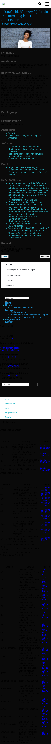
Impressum (10, 285)
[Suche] (34, 384)
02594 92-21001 (45, 524)
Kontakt (9, 264)
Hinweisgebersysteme (14, 275)
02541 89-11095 (45, 623)
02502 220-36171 (45, 454)
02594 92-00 (13, 366)
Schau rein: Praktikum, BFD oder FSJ (27, 317)
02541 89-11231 (45, 572)
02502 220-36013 (45, 469)
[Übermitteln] (6, 301)
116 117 (11, 345)
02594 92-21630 (45, 531)
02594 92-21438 (45, 511)
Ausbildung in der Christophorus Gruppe (29, 315)
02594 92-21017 (45, 539)
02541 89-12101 (45, 688)
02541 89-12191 (45, 640)
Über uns (9, 305)
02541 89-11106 (45, 724)
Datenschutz (10, 280)
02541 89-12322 (45, 665)
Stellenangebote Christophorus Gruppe (20, 270)
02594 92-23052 (45, 499)
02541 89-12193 (45, 701)
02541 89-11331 (45, 579)
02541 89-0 (13, 357)
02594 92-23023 (45, 517)
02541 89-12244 (45, 647)
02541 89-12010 (45, 731)
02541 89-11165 (45, 597)
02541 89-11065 (45, 588)
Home (8, 303)
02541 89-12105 (45, 708)
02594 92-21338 (45, 504)
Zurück (5, 257)
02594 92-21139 (45, 488)
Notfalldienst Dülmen (9, 350)
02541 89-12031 (45, 716)
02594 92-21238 (45, 494)
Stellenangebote (18, 312)
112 (11, 339)
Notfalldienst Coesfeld (10, 348)
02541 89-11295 (45, 606)
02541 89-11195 (45, 632)
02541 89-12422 (45, 673)
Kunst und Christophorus (21, 307)
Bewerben (45, 257)
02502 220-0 (13, 375)
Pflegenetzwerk (12, 319)
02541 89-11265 (45, 615)
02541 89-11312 (45, 680)
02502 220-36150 (45, 461)
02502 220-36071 (45, 447)
